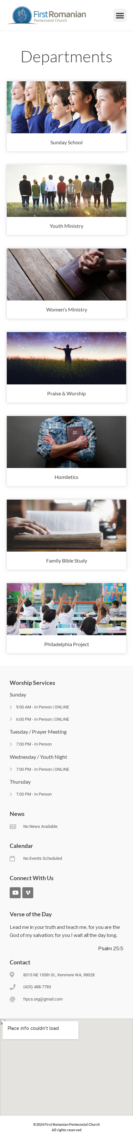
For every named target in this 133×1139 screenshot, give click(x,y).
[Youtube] (15, 892)
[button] (120, 15)
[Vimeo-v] (27, 892)
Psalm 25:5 (110, 948)
